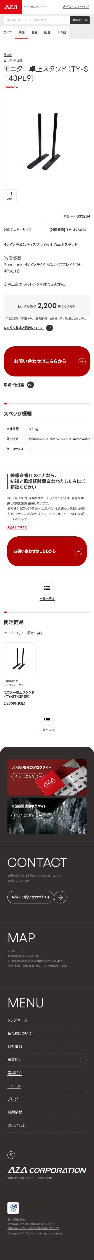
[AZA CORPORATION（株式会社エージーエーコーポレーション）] (11, 7)
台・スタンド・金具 (14, 685)
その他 (61, 32)
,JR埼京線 (41, 966)
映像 (22, 32)
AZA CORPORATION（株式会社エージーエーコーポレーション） (47, 1169)
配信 (47, 32)
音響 (34, 32)
